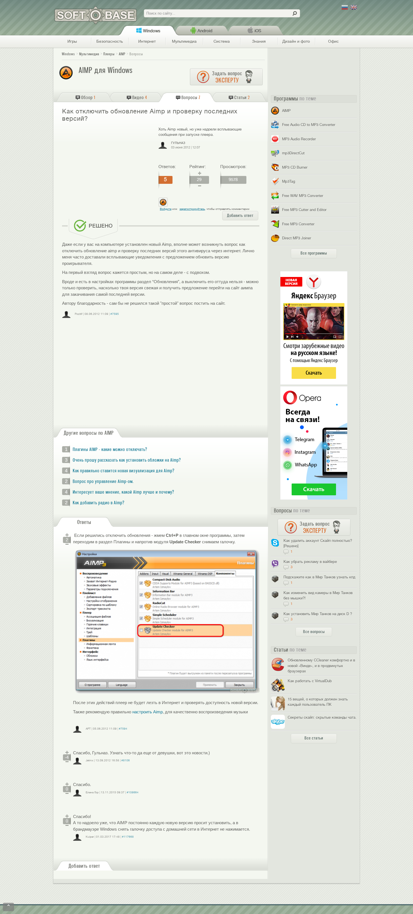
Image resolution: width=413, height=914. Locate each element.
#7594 (123, 728)
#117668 (128, 836)
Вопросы (136, 54)
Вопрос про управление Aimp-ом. (103, 481)
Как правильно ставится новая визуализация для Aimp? (123, 470)
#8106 (125, 760)
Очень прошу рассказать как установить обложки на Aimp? (127, 460)
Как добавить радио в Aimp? (98, 502)
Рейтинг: (197, 166)
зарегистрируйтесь (192, 208)
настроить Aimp (147, 711)
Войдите (165, 208)
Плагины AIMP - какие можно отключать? (110, 449)
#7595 (114, 313)
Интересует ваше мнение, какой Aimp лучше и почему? (123, 492)
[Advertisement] (108, 167)
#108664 (133, 792)
